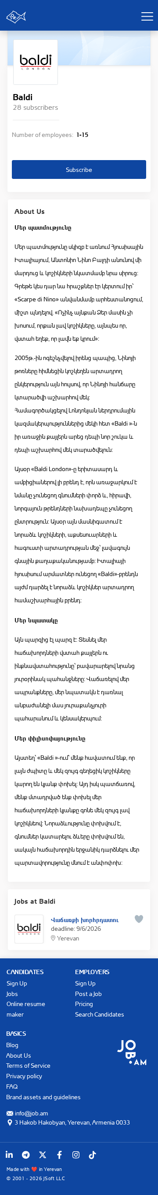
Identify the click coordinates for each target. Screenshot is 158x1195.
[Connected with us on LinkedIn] (9, 1155)
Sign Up (17, 983)
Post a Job (88, 993)
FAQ (12, 1086)
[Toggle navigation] (147, 16)
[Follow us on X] (42, 1155)
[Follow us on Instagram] (76, 1155)
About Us (18, 1055)
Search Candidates (99, 1014)
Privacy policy (24, 1076)
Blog (12, 1044)
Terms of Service (28, 1065)
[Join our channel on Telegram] (26, 1155)
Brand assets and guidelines (43, 1097)
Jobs (12, 993)
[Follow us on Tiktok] (92, 1155)
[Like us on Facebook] (59, 1155)
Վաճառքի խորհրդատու (85, 919)
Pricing (84, 1003)
